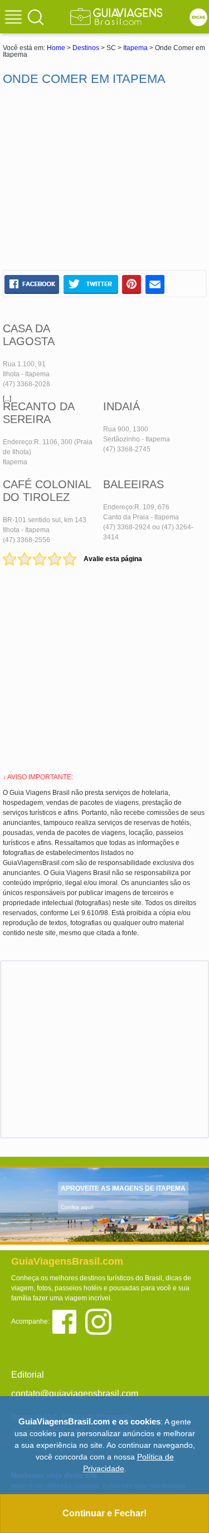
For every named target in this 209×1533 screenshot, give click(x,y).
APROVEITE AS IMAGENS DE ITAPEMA (123, 1188)
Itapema (135, 48)
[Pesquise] (35, 17)
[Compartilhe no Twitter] (90, 284)
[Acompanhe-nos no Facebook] (68, 1320)
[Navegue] (15, 18)
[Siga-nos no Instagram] (101, 1320)
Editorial (27, 1374)
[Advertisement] (104, 178)
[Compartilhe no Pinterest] (132, 284)
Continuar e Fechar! (104, 1513)
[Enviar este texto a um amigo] (155, 284)
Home (56, 48)
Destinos (85, 48)
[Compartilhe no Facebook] (31, 284)
